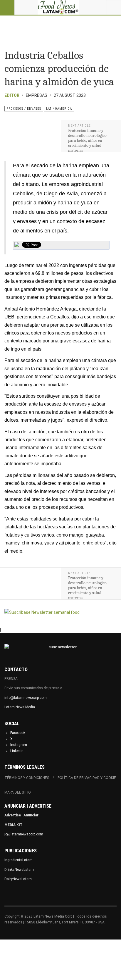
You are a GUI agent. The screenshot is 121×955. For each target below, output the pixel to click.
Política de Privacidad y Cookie (87, 778)
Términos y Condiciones (26, 778)
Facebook (17, 733)
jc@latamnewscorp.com (23, 834)
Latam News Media (19, 707)
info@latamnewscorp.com (25, 698)
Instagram (18, 745)
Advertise (12, 815)
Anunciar (30, 815)
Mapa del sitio (17, 792)
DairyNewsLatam (18, 879)
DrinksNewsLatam (19, 870)
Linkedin (16, 751)
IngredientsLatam (18, 860)
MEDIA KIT (13, 825)
